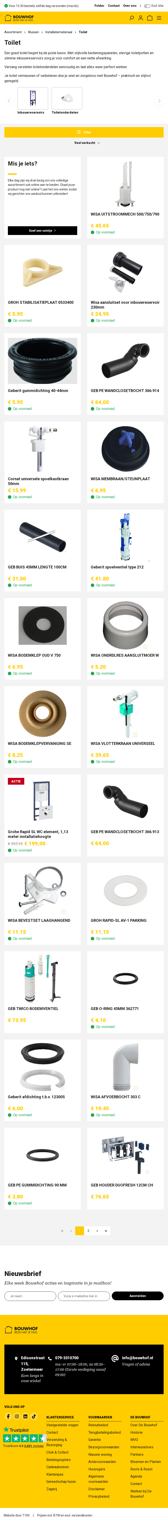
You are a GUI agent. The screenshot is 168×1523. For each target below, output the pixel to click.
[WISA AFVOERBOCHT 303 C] (125, 1067)
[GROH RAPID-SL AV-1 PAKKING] (125, 891)
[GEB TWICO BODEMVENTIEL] (42, 979)
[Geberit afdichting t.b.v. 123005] (42, 1067)
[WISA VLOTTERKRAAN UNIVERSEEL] (125, 714)
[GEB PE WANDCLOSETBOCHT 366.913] (125, 802)
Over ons (129, 5)
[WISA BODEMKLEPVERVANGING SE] (42, 714)
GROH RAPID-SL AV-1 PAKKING (119, 920)
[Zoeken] (131, 17)
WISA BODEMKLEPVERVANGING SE (39, 743)
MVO (134, 1440)
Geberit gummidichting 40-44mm (38, 390)
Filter (87, 132)
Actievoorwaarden (102, 1462)
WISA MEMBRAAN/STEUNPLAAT (120, 479)
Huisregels (96, 1469)
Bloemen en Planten (145, 1462)
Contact (114, 5)
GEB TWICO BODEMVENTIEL (33, 1008)
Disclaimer (96, 1489)
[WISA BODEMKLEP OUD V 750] (42, 625)
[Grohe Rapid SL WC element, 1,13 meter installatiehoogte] (42, 802)
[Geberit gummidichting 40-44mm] (42, 361)
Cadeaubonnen (57, 1467)
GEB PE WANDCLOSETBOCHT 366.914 (125, 390)
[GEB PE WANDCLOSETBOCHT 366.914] (125, 361)
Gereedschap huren (61, 1482)
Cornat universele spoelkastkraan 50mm (38, 481)
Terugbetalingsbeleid (104, 1432)
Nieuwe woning (100, 1454)
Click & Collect (57, 1452)
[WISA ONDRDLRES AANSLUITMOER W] (125, 625)
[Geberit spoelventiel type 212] (125, 537)
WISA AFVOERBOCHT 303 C (115, 1097)
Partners (137, 1454)
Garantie (94, 1440)
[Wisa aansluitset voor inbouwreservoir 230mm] (125, 273)
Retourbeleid (98, 1425)
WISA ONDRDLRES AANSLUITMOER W (125, 655)
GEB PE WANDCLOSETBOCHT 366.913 (125, 831)
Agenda (136, 1476)
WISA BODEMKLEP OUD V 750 (34, 655)
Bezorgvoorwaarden (103, 1447)
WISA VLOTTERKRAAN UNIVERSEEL (123, 743)
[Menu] (159, 17)
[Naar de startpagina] (36, 18)
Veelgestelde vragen (62, 1425)
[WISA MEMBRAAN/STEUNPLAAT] (125, 449)
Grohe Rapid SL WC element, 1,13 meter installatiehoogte (38, 834)
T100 (26, 1515)
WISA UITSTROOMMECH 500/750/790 (125, 214)
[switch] (147, 6)
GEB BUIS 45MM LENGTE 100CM (37, 567)
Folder (99, 5)
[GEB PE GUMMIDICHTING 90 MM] (42, 1155)
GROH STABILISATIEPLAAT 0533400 (41, 302)
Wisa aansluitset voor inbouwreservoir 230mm (125, 304)
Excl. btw (158, 5)
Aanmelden (138, 1296)
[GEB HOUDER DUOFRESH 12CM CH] (125, 1155)
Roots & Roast (141, 1469)
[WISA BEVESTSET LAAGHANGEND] (42, 891)
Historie (136, 1432)
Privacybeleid (98, 1496)
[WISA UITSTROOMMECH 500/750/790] (125, 184)
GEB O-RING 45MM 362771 (115, 1008)
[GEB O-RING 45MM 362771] (125, 979)
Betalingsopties (58, 1460)
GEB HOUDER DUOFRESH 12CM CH (122, 1185)
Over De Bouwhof (143, 1425)
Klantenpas (54, 1474)
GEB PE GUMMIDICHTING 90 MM (37, 1185)
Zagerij (51, 1489)
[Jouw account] (140, 17)
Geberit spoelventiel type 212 (117, 567)
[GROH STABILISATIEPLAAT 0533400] (42, 273)
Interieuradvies (141, 1447)
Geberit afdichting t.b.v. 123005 (36, 1097)
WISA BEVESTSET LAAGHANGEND (39, 920)
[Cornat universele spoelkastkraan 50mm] (42, 449)
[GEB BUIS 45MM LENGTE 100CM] (42, 537)
